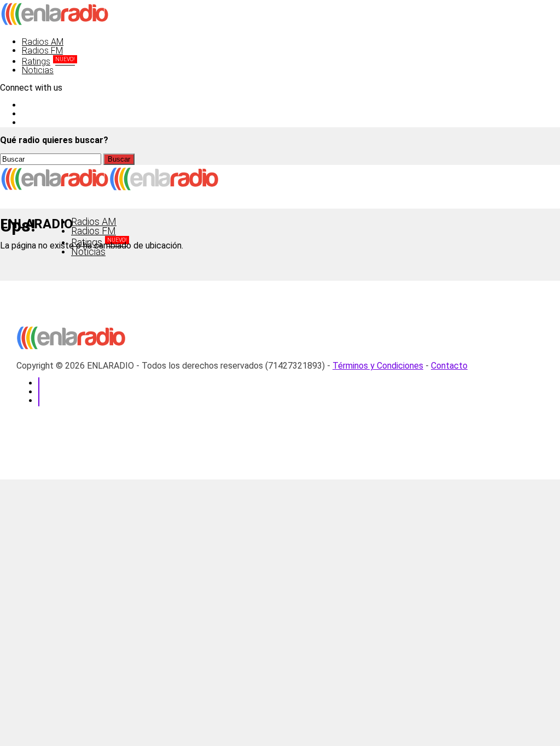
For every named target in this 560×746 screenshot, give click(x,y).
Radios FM (42, 50)
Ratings (48, 61)
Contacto (449, 365)
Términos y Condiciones (377, 365)
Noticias (38, 70)
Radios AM (42, 42)
